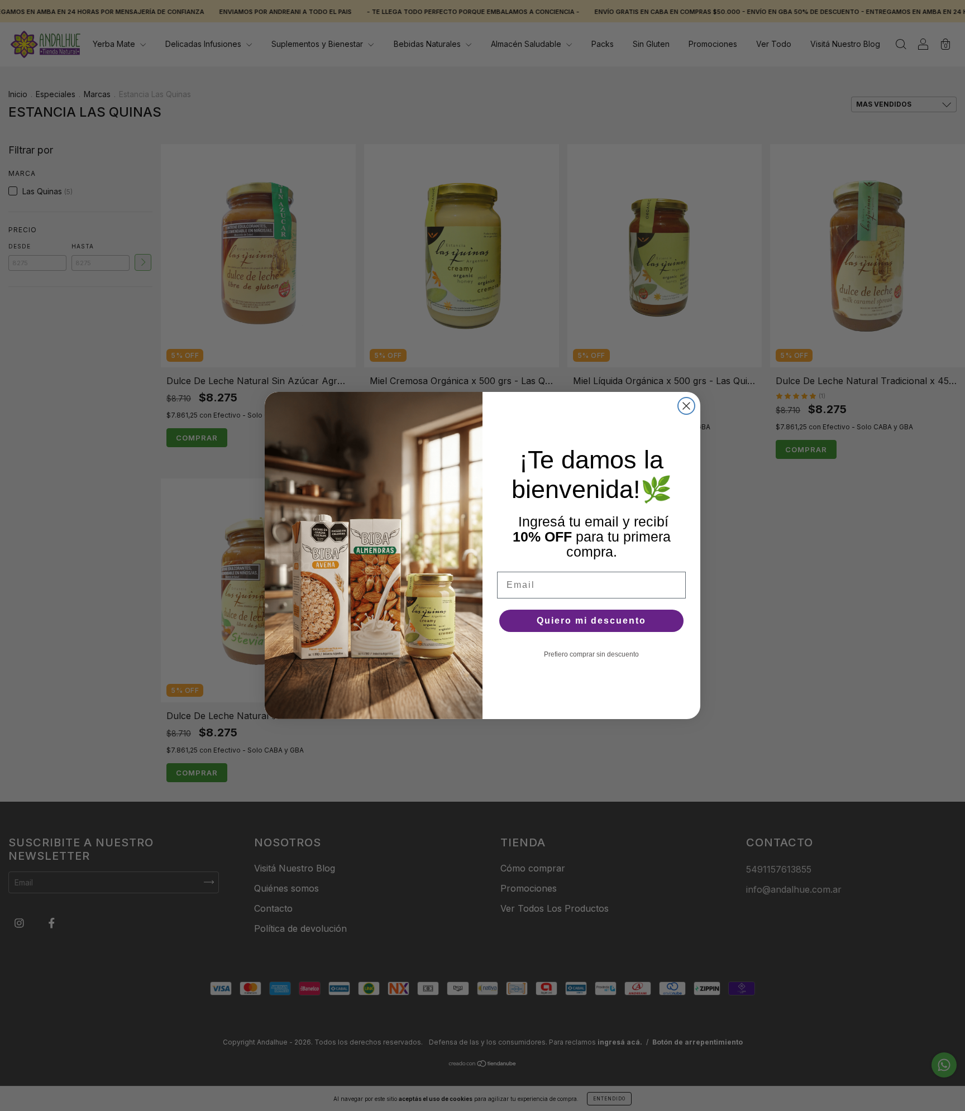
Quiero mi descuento (591, 620)
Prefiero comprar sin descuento (591, 654)
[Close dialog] (686, 406)
